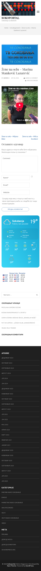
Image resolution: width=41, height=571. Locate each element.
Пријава (5, 534)
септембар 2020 (8, 466)
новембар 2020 (7, 455)
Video (4, 523)
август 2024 (6, 373)
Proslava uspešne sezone (11, 307)
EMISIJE (4, 497)
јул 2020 (5, 476)
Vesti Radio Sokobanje (10, 518)
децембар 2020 (7, 450)
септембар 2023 (8, 404)
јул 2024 (5, 378)
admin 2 (6, 78)
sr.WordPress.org (8, 550)
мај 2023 (5, 424)
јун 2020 (5, 481)
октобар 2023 (7, 399)
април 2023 (6, 430)
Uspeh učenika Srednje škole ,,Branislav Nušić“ (19, 318)
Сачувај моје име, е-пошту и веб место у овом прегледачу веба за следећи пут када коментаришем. (19, 201)
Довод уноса (7, 539)
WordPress (30, 566)
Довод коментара (9, 544)
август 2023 (6, 409)
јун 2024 (5, 383)
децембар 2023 (7, 389)
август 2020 (6, 471)
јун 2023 (5, 419)
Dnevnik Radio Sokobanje (11, 492)
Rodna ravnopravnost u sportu (14, 312)
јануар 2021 (6, 445)
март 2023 (5, 435)
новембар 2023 (7, 394)
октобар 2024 (7, 363)
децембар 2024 (7, 358)
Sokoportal (10, 17)
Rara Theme (11, 566)
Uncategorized (32, 80)
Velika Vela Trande (9, 328)
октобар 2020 (7, 460)
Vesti (3, 513)
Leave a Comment (32, 78)
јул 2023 (5, 414)
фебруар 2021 (7, 440)
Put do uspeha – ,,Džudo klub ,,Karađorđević (18, 323)
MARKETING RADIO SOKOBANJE (12, 502)
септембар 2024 (8, 368)
